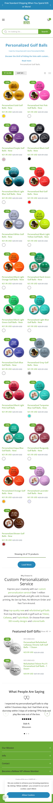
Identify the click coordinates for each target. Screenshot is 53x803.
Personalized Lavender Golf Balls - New (38, 492)
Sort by (20, 73)
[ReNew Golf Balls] (27, 20)
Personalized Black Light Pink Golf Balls (13, 406)
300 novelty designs (17, 621)
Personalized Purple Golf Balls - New (13, 149)
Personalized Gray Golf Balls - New (38, 363)
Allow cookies (28, 795)
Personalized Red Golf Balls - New (37, 192)
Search (45, 31)
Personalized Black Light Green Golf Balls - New (13, 321)
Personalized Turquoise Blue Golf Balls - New (38, 406)
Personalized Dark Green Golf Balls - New (39, 278)
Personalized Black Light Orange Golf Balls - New (13, 278)
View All (44, 631)
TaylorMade (22, 617)
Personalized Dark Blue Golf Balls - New (12, 363)
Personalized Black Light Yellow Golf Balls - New (39, 235)
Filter (8, 73)
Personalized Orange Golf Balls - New (13, 492)
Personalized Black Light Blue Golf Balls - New (13, 192)
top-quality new (16, 610)
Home (15, 64)
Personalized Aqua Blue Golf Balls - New (13, 449)
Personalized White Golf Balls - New (13, 235)
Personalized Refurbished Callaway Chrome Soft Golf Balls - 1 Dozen (36, 644)
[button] (3, 5)
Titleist (45, 614)
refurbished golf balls (39, 610)
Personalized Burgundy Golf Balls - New (38, 449)
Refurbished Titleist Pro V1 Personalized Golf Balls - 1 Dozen (36, 666)
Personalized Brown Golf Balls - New (13, 534)
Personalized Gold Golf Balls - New (12, 106)
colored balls (38, 621)
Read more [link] (26, 60)
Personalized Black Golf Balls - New (38, 149)
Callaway (7, 617)
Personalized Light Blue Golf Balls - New (38, 321)
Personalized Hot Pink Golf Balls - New (37, 106)
